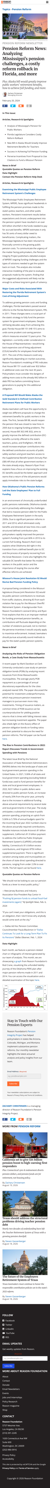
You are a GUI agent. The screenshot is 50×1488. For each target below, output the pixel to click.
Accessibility (8, 1458)
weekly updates (13, 1349)
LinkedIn (9, 1328)
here (4, 738)
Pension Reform (21, 9)
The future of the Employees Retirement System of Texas (20, 1278)
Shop (4, 1409)
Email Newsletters (11, 1389)
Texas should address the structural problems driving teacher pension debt (25, 1221)
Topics (6, 9)
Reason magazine (10, 1405)
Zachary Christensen (14, 1106)
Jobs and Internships (12, 1397)
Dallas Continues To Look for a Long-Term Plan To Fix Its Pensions (24, 933)
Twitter (8, 1324)
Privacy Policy (8, 1455)
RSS (7, 1337)
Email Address (17, 1071)
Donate (5, 1384)
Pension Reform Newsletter (22, 43)
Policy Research (9, 1401)
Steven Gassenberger (15, 1241)
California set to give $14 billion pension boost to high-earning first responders (24, 1163)
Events (5, 1393)
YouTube (10, 1333)
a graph (17, 961)
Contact (6, 1380)
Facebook (10, 1320)
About (5, 1376)
